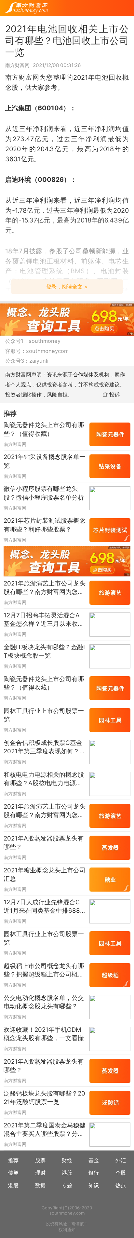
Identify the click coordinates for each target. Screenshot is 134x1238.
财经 (67, 1160)
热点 (120, 1185)
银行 (93, 1172)
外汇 (120, 1160)
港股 (67, 1172)
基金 (93, 1160)
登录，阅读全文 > (67, 286)
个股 (120, 1172)
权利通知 (67, 1229)
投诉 (114, 394)
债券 (13, 1172)
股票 (40, 1160)
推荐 (13, 1160)
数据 (40, 1185)
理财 (40, 1172)
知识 (93, 1185)
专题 (67, 1185)
